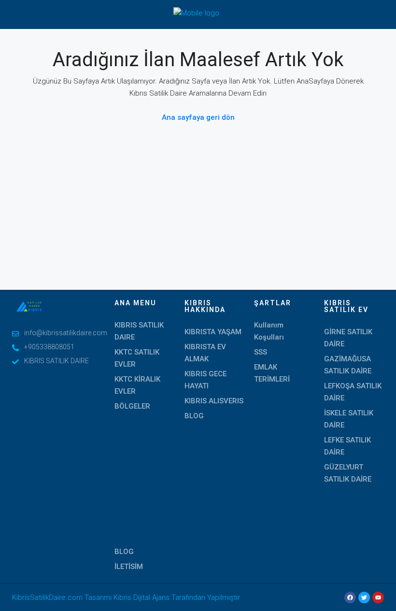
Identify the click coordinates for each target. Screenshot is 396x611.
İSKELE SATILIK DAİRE (348, 419)
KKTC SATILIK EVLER (136, 358)
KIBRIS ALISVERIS (213, 401)
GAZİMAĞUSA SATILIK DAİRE (347, 365)
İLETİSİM (128, 566)
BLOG (124, 551)
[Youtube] (378, 597)
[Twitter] (364, 597)
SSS (260, 352)
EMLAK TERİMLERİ (272, 373)
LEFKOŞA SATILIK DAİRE (353, 392)
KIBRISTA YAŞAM (212, 331)
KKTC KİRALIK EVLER (137, 385)
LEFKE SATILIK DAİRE (347, 446)
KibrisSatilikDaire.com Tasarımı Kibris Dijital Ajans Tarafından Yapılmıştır (126, 597)
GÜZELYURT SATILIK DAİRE (347, 473)
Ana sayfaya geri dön (198, 117)
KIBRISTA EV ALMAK (205, 352)
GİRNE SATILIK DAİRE (348, 337)
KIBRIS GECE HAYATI (205, 379)
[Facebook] (350, 597)
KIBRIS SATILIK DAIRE (139, 331)
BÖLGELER (132, 406)
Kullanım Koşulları (269, 331)
